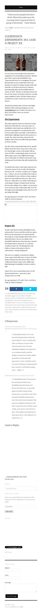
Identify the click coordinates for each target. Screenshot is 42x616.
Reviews (30, 47)
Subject (7, 568)
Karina (19, 47)
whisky (10, 309)
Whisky (9, 49)
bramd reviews (22, 293)
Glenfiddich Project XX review (13, 302)
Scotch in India (21, 305)
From (6, 575)
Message (8, 582)
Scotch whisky (29, 305)
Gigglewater (15, 296)
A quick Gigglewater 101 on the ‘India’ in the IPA (20, 201)
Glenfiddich (22, 296)
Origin (21, 607)
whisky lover (16, 309)
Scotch (15, 305)
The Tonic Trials (9, 479)
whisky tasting (32, 309)
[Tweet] (30, 289)
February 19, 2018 (10, 47)
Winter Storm (8, 312)
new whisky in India (26, 302)
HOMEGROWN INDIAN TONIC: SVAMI (16, 477)
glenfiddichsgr (10, 110)
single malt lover (16, 307)
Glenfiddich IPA (20, 298)
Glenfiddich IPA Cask (30, 298)
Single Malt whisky (26, 307)
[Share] (16, 289)
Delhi (25, 47)
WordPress (14, 607)
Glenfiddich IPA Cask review (12, 300)
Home (11, 28)
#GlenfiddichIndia (13, 293)
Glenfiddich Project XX (26, 300)
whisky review (24, 309)
